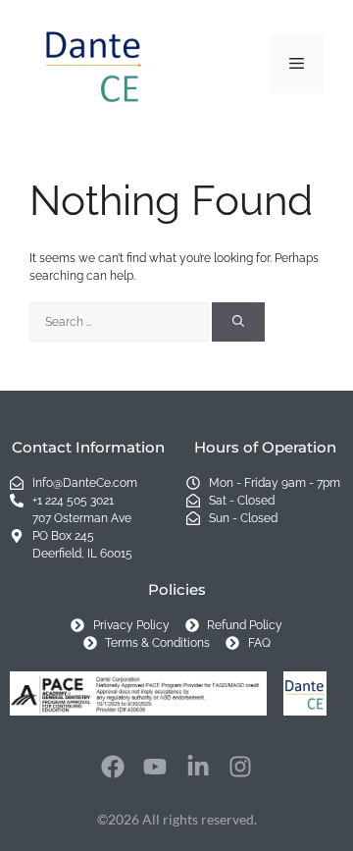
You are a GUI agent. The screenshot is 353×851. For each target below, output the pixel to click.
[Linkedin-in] (198, 766)
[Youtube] (155, 766)
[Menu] (297, 63)
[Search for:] (120, 322)
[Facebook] (112, 766)
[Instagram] (241, 766)
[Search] (238, 322)
